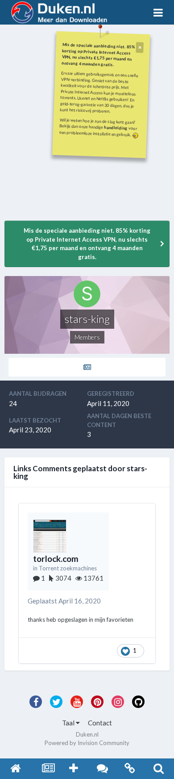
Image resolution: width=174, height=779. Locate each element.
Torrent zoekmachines (68, 568)
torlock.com (56, 558)
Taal (69, 723)
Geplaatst (64, 601)
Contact (100, 723)
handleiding (116, 127)
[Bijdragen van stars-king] (87, 367)
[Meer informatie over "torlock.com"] (49, 536)
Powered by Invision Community (87, 742)
